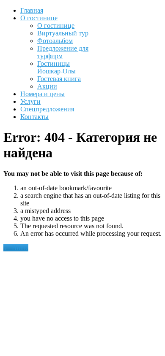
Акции (47, 86)
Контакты (34, 116)
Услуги (30, 101)
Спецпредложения (47, 109)
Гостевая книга (59, 78)
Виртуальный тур (62, 33)
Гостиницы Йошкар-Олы (56, 67)
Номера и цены (42, 93)
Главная (31, 10)
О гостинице (39, 18)
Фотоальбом (55, 40)
